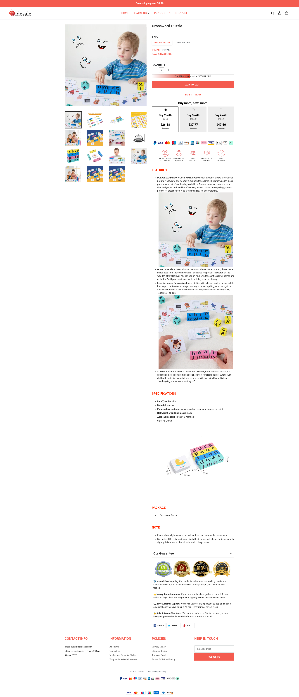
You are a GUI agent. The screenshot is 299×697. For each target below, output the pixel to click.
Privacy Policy (159, 646)
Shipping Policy (159, 651)
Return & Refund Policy (163, 659)
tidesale (141, 672)
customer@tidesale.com (81, 647)
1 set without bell (162, 42)
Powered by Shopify (157, 672)
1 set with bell (183, 42)
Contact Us (114, 651)
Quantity (159, 64)
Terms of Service (160, 655)
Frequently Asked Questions (123, 659)
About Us (114, 646)
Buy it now (193, 94)
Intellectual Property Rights (122, 655)
